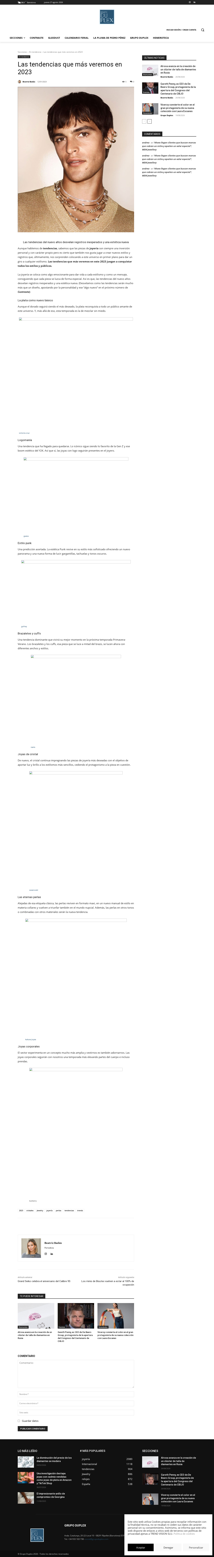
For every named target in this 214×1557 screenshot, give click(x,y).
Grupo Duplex (166, 115)
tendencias (69, 1210)
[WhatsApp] (84, 1226)
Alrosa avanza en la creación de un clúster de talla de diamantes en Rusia (35, 1335)
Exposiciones (165, 1454)
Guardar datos (30, 1420)
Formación (191, 1454)
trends (80, 1210)
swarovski (33, 890)
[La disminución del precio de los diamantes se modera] (26, 1462)
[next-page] (149, 121)
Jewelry (40, 1210)
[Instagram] (190, 2)
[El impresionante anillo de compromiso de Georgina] (26, 1497)
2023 (21, 1210)
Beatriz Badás (166, 77)
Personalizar (196, 1547)
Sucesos (192, 1467)
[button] (203, 30)
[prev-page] (144, 121)
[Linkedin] (194, 2)
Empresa (192, 1449)
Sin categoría (189, 1464)
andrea (145, 142)
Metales (162, 1459)
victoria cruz (24, 433)
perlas (58, 1210)
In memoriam (162, 1457)
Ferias (179, 1454)
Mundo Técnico (188, 1459)
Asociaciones (162, 1449)
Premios (161, 1464)
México (173, 1459)
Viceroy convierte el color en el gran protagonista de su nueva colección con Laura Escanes (115, 1335)
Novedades (103, 1327)
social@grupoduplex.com (96, 1539)
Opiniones (176, 1462)
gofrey (24, 626)
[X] (76, 1226)
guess (26, 536)
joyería (49, 1210)
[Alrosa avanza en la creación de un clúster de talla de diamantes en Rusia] (36, 1316)
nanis (33, 747)
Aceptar (140, 1547)
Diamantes (23, 1327)
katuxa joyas (30, 1039)
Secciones (22, 52)
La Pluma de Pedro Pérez (184, 1457)
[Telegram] (99, 1226)
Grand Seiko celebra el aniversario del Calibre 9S (44, 1281)
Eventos (62, 1327)
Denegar (168, 1547)
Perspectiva (190, 1462)
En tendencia (35, 52)
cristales (29, 1210)
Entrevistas (179, 1452)
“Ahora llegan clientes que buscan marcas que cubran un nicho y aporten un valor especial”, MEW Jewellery (169, 146)
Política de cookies (184, 1533)
